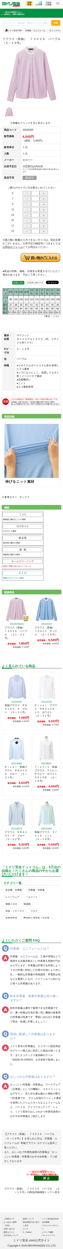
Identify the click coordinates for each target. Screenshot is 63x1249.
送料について (28, 1219)
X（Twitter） (28, 1232)
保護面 (27, 904)
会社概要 (45, 1222)
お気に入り (18, 283)
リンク (25, 1229)
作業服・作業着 (36, 890)
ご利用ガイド (9, 1219)
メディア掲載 (47, 1232)
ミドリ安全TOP (15, 30)
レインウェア (12, 897)
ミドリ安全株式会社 (50, 1219)
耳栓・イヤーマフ (14, 911)
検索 (55, 23)
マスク (34, 911)
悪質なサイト (9, 1232)
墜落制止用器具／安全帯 (36, 918)
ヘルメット (32, 897)
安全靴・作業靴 (13, 890)
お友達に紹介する (35, 282)
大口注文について (11, 1235)
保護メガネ (11, 904)
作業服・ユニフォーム (35, 30)
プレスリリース (48, 1235)
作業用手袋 (11, 918)
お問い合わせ (9, 1229)
